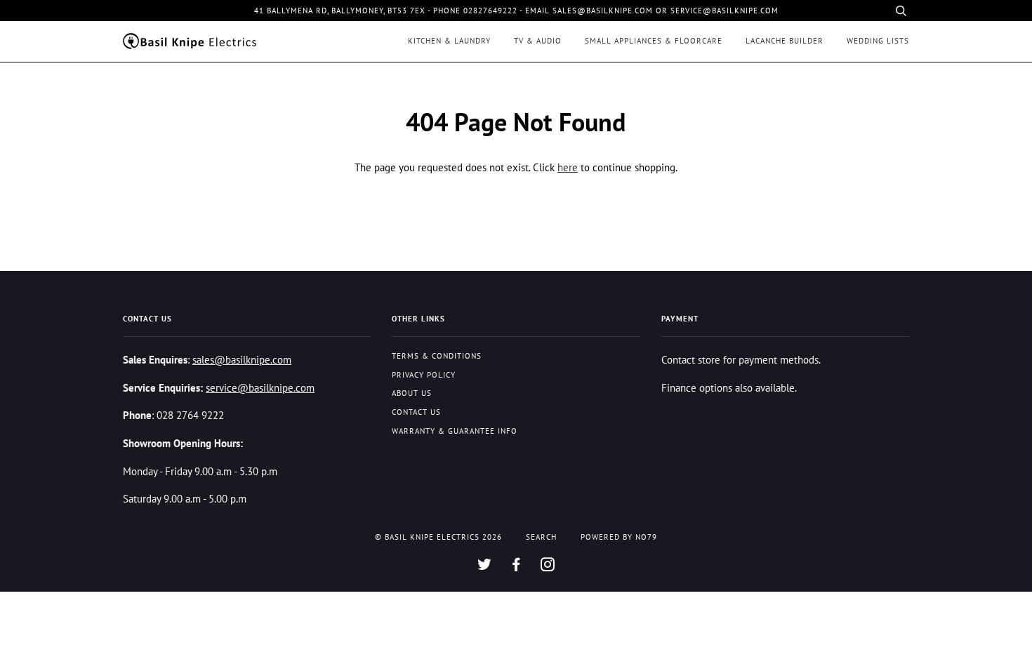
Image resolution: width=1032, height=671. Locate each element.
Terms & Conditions (437, 356)
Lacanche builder (784, 41)
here (567, 167)
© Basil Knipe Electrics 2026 (438, 537)
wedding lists (878, 41)
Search (541, 537)
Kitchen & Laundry (449, 41)
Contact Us (416, 412)
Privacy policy (424, 375)
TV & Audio (538, 41)
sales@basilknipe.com (241, 359)
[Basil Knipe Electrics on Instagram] (548, 567)
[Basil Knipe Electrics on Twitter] (484, 567)
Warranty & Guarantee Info (454, 431)
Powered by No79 (619, 537)
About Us (412, 393)
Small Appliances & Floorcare (653, 41)
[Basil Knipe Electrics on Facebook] (516, 567)
